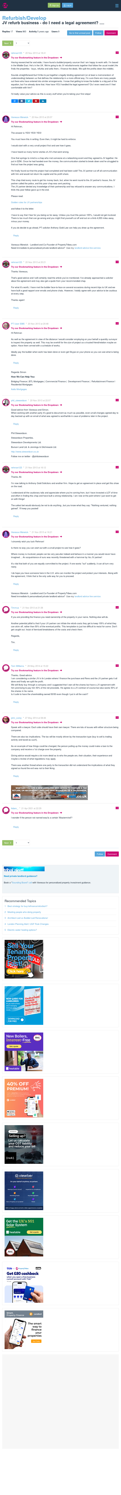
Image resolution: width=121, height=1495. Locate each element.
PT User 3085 (18, 323)
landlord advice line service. (88, 247)
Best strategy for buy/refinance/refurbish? (27, 906)
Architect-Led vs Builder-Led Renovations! (28, 917)
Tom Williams (18, 665)
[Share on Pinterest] (36, 101)
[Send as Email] (14, 101)
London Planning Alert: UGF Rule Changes (28, 923)
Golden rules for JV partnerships (26, 202)
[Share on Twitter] (29, 101)
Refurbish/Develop (24, 17)
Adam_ (15, 808)
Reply (16, 235)
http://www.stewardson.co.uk (25, 451)
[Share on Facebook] (21, 101)
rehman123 (17, 52)
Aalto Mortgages (19, 389)
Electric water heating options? (22, 929)
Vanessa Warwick (20, 117)
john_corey (16, 717)
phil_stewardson (19, 400)
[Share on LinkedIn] (43, 101)
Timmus (15, 607)
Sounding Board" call (22, 882)
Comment (111, 32)
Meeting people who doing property (24, 911)
